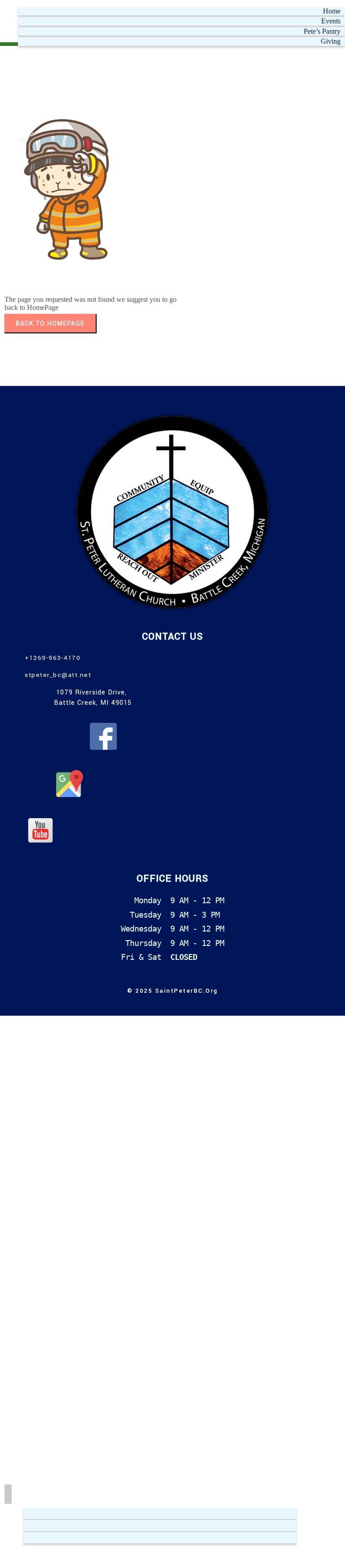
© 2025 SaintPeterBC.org (172, 990)
